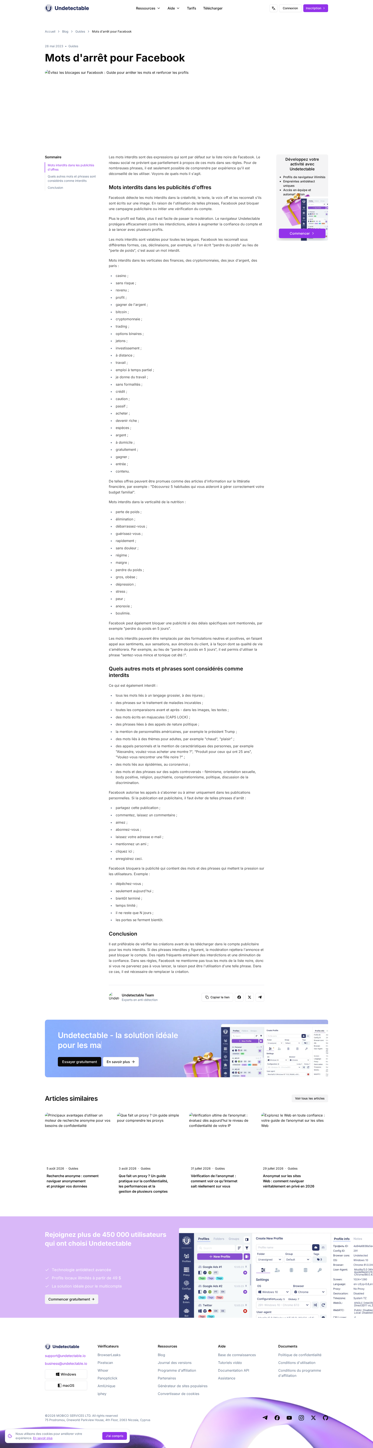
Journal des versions (174, 1362)
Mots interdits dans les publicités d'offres (71, 167)
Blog (65, 31)
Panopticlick (107, 1378)
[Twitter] (313, 1417)
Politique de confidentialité (299, 1355)
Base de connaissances (237, 1355)
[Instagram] (301, 1417)
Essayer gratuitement (79, 1062)
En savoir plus (118, 1062)
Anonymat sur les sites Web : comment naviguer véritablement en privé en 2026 (288, 1181)
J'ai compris (114, 1436)
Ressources (145, 8)
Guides (80, 31)
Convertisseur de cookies (178, 1393)
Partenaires (167, 1378)
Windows (68, 1374)
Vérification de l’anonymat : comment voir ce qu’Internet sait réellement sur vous (214, 1181)
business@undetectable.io (66, 1363)
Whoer (103, 1370)
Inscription (313, 8)
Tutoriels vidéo (230, 1362)
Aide (171, 8)
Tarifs (191, 8)
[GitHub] (325, 1417)
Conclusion (55, 187)
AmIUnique (106, 1386)
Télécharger (213, 8)
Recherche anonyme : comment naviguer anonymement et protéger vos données (73, 1181)
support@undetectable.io (65, 1356)
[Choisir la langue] (273, 8)
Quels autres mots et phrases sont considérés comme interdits (72, 178)
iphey (102, 1393)
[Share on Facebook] (239, 997)
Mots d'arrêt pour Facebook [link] (112, 31)
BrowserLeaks (109, 1355)
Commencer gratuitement (69, 1299)
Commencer (300, 233)
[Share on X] (249, 997)
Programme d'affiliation (177, 1370)
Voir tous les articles (310, 1098)
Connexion (290, 8)
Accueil (50, 31)
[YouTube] (289, 1417)
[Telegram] (265, 1417)
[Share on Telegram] (260, 997)
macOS (68, 1385)
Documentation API (233, 1370)
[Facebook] (277, 1417)
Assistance (226, 1378)
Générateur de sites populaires (182, 1386)
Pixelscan (105, 1362)
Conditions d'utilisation (296, 1362)
